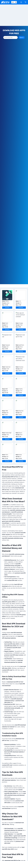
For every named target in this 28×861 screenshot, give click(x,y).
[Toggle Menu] (25, 2)
